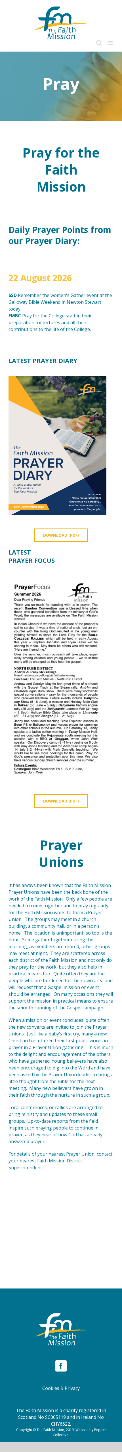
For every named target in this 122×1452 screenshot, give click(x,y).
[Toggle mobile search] (99, 43)
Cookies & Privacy (61, 1388)
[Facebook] (61, 1366)
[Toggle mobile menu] (110, 43)
